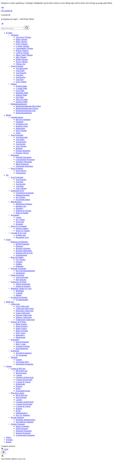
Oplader (19, 360)
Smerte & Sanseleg (23, 286)
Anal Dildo (20, 71)
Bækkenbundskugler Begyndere (28, 106)
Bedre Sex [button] (10, 302)
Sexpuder (19, 224)
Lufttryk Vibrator (22, 53)
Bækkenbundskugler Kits (26, 111)
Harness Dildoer (22, 228)
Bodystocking (21, 373)
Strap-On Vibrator (23, 231)
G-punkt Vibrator (22, 46)
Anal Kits (19, 75)
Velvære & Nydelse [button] (18, 322)
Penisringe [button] (15, 155)
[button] (4, 449)
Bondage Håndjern (23, 248)
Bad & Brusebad (22, 342)
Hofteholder (20, 384)
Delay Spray (20, 333)
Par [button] (7, 175)
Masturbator (20, 128)
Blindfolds (20, 291)
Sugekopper (20, 273)
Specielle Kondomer (24, 353)
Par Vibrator (20, 197)
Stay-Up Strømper (23, 415)
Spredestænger (21, 255)
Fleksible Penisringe (23, 157)
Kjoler (18, 389)
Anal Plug (20, 79)
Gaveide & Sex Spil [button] (18, 233)
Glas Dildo (20, 91)
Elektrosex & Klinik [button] (18, 282)
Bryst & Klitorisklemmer (25, 271)
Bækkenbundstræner (24, 113)
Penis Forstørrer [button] (17, 168)
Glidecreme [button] (15, 304)
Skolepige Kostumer (24, 431)
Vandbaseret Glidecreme (25, 320)
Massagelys (20, 335)
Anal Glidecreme (22, 306)
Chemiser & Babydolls (24, 377)
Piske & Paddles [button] (17, 257)
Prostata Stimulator (23, 151)
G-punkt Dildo (21, 88)
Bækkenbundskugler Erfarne (27, 108)
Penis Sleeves (21, 171)
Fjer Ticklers (20, 260)
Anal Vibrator (21, 82)
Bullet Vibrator (21, 39)
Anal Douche (21, 73)
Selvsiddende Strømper (25, 422)
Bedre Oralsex (21, 328)
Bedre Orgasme (22, 331)
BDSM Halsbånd (22, 244)
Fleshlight (19, 122)
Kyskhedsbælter (22, 300)
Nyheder (9, 440)
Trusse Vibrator (22, 62)
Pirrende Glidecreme (24, 315)
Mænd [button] (8, 115)
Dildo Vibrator (21, 42)
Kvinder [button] (9, 33)
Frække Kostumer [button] (18, 424)
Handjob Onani (22, 126)
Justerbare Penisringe (24, 162)
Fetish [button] (8, 240)
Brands (8, 442)
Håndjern (19, 208)
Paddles (19, 264)
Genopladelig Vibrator (24, 48)
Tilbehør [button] (14, 357)
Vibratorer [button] (15, 35)
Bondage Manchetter (24, 251)
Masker (19, 295)
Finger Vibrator (22, 44)
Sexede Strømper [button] (17, 417)
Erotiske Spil (21, 235)
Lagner (18, 217)
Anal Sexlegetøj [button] (17, 66)
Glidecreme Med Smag (25, 308)
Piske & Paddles (22, 213)
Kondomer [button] (15, 351)
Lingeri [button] (9, 366)
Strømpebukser (21, 413)
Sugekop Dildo (22, 102)
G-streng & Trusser (23, 382)
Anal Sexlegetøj (22, 277)
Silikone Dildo (21, 95)
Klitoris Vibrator (22, 51)
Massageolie (20, 337)
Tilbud (8, 437)
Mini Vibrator (21, 57)
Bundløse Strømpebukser (25, 420)
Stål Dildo (20, 97)
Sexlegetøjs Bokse (23, 200)
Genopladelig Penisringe (25, 159)
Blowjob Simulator (23, 119)
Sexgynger (20, 222)
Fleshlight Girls (22, 124)
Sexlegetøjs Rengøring (24, 364)
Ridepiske (20, 266)
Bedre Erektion (22, 326)
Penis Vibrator (21, 131)
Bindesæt (19, 246)
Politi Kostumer (22, 429)
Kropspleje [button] (15, 340)
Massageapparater (23, 195)
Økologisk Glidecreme (24, 311)
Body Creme (21, 344)
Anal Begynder (22, 68)
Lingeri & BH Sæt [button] (18, 368)
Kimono (19, 386)
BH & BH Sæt (21, 371)
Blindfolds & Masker (24, 204)
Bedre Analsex (21, 324)
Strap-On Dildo (22, 99)
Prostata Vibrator (22, 153)
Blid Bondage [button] (16, 202)
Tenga (18, 133)
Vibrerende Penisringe (24, 166)
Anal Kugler (20, 77)
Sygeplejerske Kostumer (25, 435)
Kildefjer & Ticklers (23, 211)
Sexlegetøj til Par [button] (17, 191)
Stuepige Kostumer (23, 433)
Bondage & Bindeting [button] (19, 242)
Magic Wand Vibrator (24, 55)
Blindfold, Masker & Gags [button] (21, 288)
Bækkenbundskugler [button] (19, 104)
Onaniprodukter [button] (17, 117)
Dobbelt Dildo (21, 86)
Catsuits (19, 375)
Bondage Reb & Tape (24, 253)
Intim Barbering (22, 348)
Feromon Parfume (23, 346)
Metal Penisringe (22, 164)
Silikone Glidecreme (24, 317)
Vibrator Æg (20, 64)
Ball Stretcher (21, 280)
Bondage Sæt (21, 206)
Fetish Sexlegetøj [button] (17, 275)
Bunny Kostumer (22, 426)
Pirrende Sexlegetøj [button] (18, 268)
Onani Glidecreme (23, 313)
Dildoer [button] (14, 84)
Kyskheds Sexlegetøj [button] (19, 297)
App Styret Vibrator (23, 37)
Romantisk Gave (22, 237)
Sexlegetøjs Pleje (22, 362)
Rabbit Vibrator (22, 59)
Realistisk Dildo (22, 93)
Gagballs (19, 293)
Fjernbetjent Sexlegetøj (25, 193)
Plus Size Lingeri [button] (17, 393)
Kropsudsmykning (23, 391)
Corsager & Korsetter (24, 380)
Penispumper (21, 173)
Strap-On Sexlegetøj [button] (19, 226)
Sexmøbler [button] (15, 215)
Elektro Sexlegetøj (23, 284)
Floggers (19, 262)
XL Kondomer (21, 355)
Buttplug (19, 148)
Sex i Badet (20, 220)
